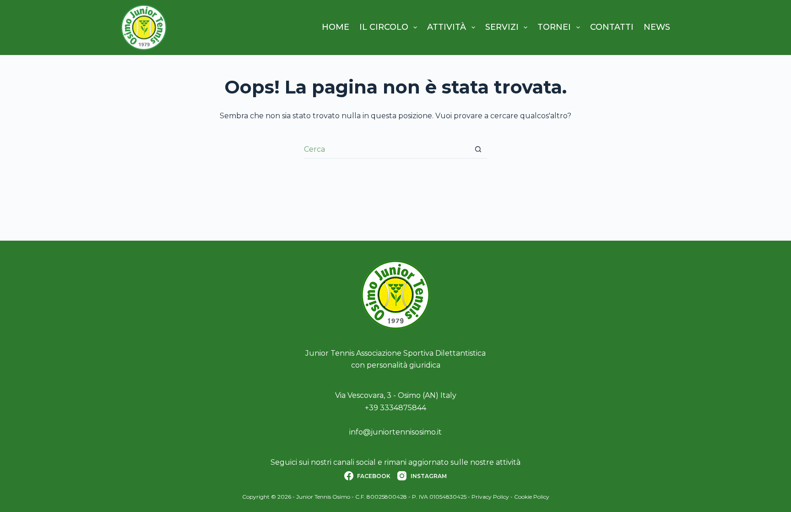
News (657, 27)
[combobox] (386, 149)
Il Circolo (383, 27)
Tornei (554, 27)
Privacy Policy (490, 496)
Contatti (612, 27)
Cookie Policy (531, 496)
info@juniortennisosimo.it (395, 432)
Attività (446, 27)
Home (335, 27)
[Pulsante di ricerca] (478, 149)
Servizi (502, 27)
